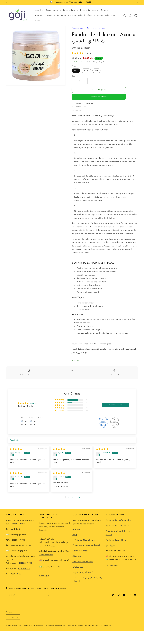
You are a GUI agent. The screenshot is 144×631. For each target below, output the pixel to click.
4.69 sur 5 (34, 403)
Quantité (75, 76)
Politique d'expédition (116, 540)
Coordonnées (107, 625)
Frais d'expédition (78, 62)
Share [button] (76, 360)
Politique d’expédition (92, 625)
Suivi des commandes (82, 562)
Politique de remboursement (119, 526)
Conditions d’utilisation (75, 625)
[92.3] (114, 421)
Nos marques (112, 565)
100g (86, 71)
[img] (16, 449)
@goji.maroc (24, 568)
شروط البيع (111, 545)
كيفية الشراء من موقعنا (82, 572)
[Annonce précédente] (6, 2)
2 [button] (69, 497)
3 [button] (72, 497)
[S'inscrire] (48, 595)
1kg (96, 71)
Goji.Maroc (22, 574)
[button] (38, 10)
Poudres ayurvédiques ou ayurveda (88, 28)
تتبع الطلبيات (77, 567)
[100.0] (103, 421)
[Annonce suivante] (137, 2)
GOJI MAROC (17, 625)
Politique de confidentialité (118, 520)
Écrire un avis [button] (115, 405)
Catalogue (44, 576)
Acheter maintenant (98, 97)
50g (76, 71)
